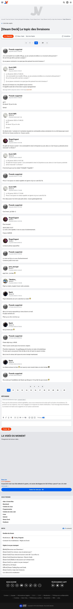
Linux (4, 514)
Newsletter (47, 598)
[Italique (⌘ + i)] (6, 418)
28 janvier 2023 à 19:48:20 (15, 97)
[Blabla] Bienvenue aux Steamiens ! (13, 549)
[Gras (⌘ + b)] (3, 418)
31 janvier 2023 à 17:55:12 (15, 295)
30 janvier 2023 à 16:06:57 (15, 157)
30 (57, 390)
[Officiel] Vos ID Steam (9, 565)
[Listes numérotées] (18, 418)
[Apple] (57, 585)
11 (13, 390)
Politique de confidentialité (60, 595)
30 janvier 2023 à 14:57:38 (15, 142)
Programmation (7, 509)
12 (17, 390)
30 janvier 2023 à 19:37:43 (15, 221)
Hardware (5, 522)
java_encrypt (13, 267)
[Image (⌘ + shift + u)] (32, 418)
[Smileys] (29, 418)
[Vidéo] (35, 418)
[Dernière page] (42, 386)
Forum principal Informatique (22, 19)
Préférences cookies (36, 598)
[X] (12, 585)
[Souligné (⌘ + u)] (8, 418)
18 (44, 390)
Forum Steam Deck (35, 19)
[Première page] (30, 386)
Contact (6, 595)
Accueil (3, 19)
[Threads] (35, 585)
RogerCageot (14, 139)
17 (40, 390)
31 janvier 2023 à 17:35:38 (15, 283)
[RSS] (26, 585)
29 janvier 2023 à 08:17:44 (15, 117)
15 (31, 390)
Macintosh (6, 504)
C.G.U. (34, 595)
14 (26, 390)
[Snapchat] (39, 585)
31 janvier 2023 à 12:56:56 (15, 254)
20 (53, 390)
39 (43, 43)
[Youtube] (21, 585)
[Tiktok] (30, 585)
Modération (47, 595)
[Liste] (15, 418)
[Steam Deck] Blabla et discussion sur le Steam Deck (18, 560)
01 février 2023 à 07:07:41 (15, 307)
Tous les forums (10, 19)
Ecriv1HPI (12, 67)
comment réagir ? (22, 399)
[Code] (23, 418)
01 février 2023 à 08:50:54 (15, 338)
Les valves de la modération (11, 572)
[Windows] (62, 585)
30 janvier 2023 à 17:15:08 (15, 176)
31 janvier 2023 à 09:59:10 (15, 242)
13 (22, 390)
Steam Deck (6, 519)
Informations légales (24, 595)
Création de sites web (9, 512)
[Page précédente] (34, 386)
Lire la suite (4, 486)
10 (36, 43)
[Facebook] (8, 585)
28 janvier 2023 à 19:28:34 (15, 51)
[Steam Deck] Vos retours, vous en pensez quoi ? (17, 552)
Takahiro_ (12, 280)
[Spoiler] (25, 418)
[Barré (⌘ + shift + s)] (11, 418)
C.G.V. (39, 595)
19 (49, 390)
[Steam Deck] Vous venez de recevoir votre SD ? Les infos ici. (21, 554)
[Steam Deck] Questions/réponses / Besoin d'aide (17, 557)
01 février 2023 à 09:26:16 (15, 364)
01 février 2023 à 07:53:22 (15, 326)
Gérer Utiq (24, 598)
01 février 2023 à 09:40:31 (15, 375)
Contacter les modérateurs (11, 540)
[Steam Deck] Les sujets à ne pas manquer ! (16, 562)
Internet (5, 517)
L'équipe (13, 595)
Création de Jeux (8, 506)
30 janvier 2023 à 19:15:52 (15, 207)
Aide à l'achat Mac (8, 501)
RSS (54, 598)
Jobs (58, 598)
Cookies (16, 598)
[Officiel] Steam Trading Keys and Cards (14, 567)
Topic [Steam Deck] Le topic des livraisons (51, 19)
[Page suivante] (38, 386)
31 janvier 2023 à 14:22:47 (15, 270)
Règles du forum (24, 540)
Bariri (11, 292)
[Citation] (20, 418)
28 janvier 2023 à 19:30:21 (15, 71)
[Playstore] (53, 585)
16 (35, 390)
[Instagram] (17, 585)
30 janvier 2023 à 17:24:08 (15, 190)
